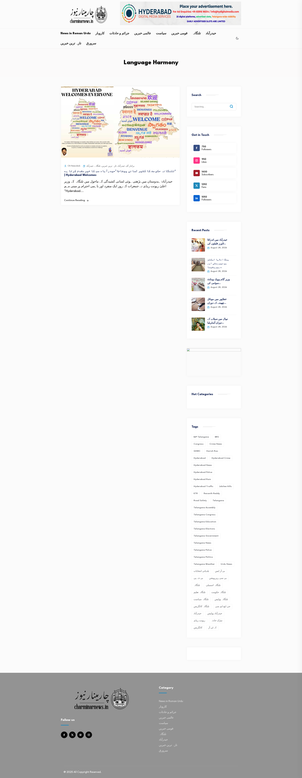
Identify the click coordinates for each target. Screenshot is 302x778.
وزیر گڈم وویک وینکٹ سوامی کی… (218, 281)
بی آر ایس (220, 571)
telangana (218, 500)
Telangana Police (203, 550)
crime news (216, 444)
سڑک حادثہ (216, 621)
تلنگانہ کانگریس (201, 606)
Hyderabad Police (203, 472)
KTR (196, 493)
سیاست (161, 33)
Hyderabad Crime (221, 458)
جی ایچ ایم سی (222, 606)
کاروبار (100, 33)
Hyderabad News (203, 465)
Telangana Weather (204, 564)
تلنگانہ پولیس (221, 599)
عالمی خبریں (142, 33)
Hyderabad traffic (203, 486)
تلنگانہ (196, 33)
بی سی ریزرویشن (218, 578)
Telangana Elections (204, 529)
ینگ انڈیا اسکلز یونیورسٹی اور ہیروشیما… (218, 264)
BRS (217, 437)
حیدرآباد (211, 33)
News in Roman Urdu (76, 33)
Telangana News (202, 543)
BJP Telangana (201, 437)
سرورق (91, 43)
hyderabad (200, 458)
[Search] (233, 104)
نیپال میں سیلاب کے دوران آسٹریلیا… (217, 321)
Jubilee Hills (225, 486)
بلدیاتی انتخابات (201, 571)
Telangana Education (205, 522)
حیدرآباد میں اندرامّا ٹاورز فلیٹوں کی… (217, 242)
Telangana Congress (204, 515)
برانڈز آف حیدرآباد (126, 166)
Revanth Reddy (212, 493)
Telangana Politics (203, 557)
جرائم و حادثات (119, 33)
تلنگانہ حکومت (218, 592)
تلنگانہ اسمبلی (213, 585)
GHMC (197, 451)
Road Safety (200, 500)
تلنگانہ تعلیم (199, 592)
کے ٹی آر (212, 628)
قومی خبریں (179, 33)
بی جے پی (198, 578)
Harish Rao (212, 451)
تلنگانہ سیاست (201, 599)
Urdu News (226, 564)
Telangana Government (206, 536)
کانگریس (198, 628)
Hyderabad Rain (202, 479)
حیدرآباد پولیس (214, 613)
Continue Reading (74, 200)
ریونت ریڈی (199, 621)
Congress (199, 444)
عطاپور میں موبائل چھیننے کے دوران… (217, 301)
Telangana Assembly (204, 507)
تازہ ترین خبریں (71, 43)
